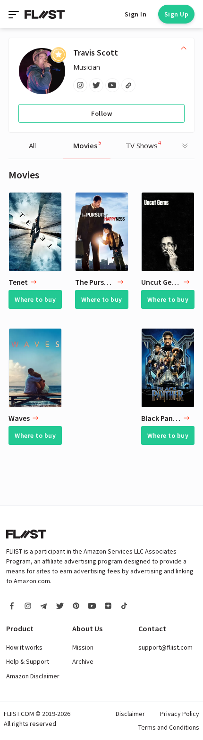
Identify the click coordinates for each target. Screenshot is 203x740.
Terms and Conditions (168, 727)
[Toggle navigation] (14, 14)
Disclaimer (130, 713)
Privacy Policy (179, 713)
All (32, 145)
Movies (87, 144)
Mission (82, 647)
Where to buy (35, 299)
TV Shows (143, 144)
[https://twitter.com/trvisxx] (96, 85)
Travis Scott (95, 52)
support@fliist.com (165, 647)
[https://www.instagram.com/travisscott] (80, 85)
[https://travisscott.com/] (128, 85)
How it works (24, 647)
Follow (101, 113)
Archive (82, 661)
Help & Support (27, 661)
